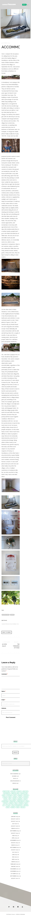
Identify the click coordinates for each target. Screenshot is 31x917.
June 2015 (14, 835)
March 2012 (15, 861)
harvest (15, 797)
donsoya (20, 795)
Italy (10, 799)
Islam (5, 799)
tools (26, 803)
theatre (21, 803)
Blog (26, 14)
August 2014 (14, 842)
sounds (14, 776)
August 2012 (14, 849)
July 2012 (14, 852)
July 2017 (14, 823)
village (8, 805)
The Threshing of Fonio (16, 646)
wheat (7, 807)
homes (12, 614)
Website (4, 708)
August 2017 (14, 821)
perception (12, 801)
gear (10, 797)
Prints (26, 11)
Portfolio (25, 9)
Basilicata (25, 791)
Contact (25, 19)
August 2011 (14, 878)
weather (26, 805)
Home (26, 6)
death (15, 795)
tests (16, 803)
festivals (26, 795)
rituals (5, 803)
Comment (5, 674)
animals (19, 791)
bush (4, 795)
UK (3, 805)
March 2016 (14, 828)
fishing (5, 797)
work (18, 807)
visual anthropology (17, 805)
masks (14, 799)
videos (14, 783)
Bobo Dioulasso (15, 793)
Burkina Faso (5, 614)
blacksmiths (7, 793)
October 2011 (14, 873)
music (25, 799)
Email (3, 699)
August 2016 (14, 826)
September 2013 (14, 847)
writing (23, 807)
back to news (7, 632)
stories (11, 803)
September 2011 (14, 876)
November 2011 (14, 871)
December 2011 (14, 868)
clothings (9, 795)
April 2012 (14, 859)
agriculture (6, 791)
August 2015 (14, 833)
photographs (14, 773)
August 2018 (14, 818)
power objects (20, 801)
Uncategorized (14, 780)
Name (4, 691)
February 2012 (15, 864)
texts (14, 778)
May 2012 (14, 857)
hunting (26, 797)
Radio (27, 801)
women (13, 807)
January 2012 (14, 866)
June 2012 (14, 854)
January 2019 (14, 816)
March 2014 (14, 845)
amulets (13, 791)
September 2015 (14, 830)
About (26, 16)
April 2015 (14, 838)
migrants (20, 799)
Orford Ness (5, 801)
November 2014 (14, 840)
